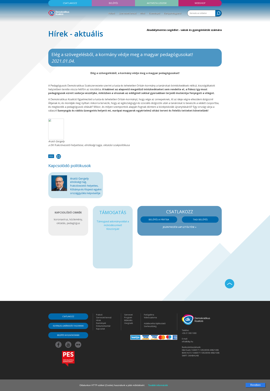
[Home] (58, 12)
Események (154, 13)
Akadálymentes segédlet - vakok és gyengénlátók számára (184, 30)
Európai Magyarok (172, 13)
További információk (158, 385)
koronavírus (61, 219)
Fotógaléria (149, 314)
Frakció (99, 314)
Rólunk (111, 13)
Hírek (142, 13)
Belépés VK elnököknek (68, 335)
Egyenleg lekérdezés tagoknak (68, 325)
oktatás (61, 223)
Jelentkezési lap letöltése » (179, 226)
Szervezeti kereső (127, 13)
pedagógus (73, 223)
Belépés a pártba (159, 219)
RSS (51, 156)
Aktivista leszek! (157, 3)
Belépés (113, 3)
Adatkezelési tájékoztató (155, 323)
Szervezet (128, 314)
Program (128, 317)
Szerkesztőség (150, 326)
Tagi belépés (200, 219)
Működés (128, 320)
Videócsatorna (150, 317)
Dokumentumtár (103, 326)
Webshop (200, 3)
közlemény (75, 219)
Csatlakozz (70, 3)
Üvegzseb (128, 323)
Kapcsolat (100, 328)
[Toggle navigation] (50, 20)
